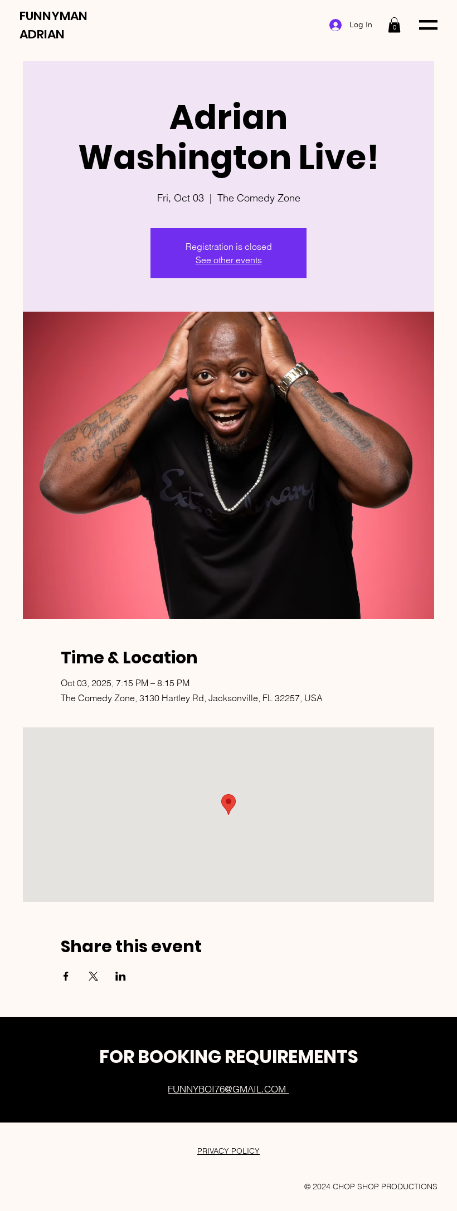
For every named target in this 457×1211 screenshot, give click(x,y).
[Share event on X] (93, 976)
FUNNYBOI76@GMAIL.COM (228, 1089)
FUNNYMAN (53, 15)
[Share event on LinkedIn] (120, 976)
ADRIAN (42, 34)
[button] (394, 24)
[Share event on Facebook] (66, 976)
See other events (229, 259)
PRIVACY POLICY (228, 1151)
